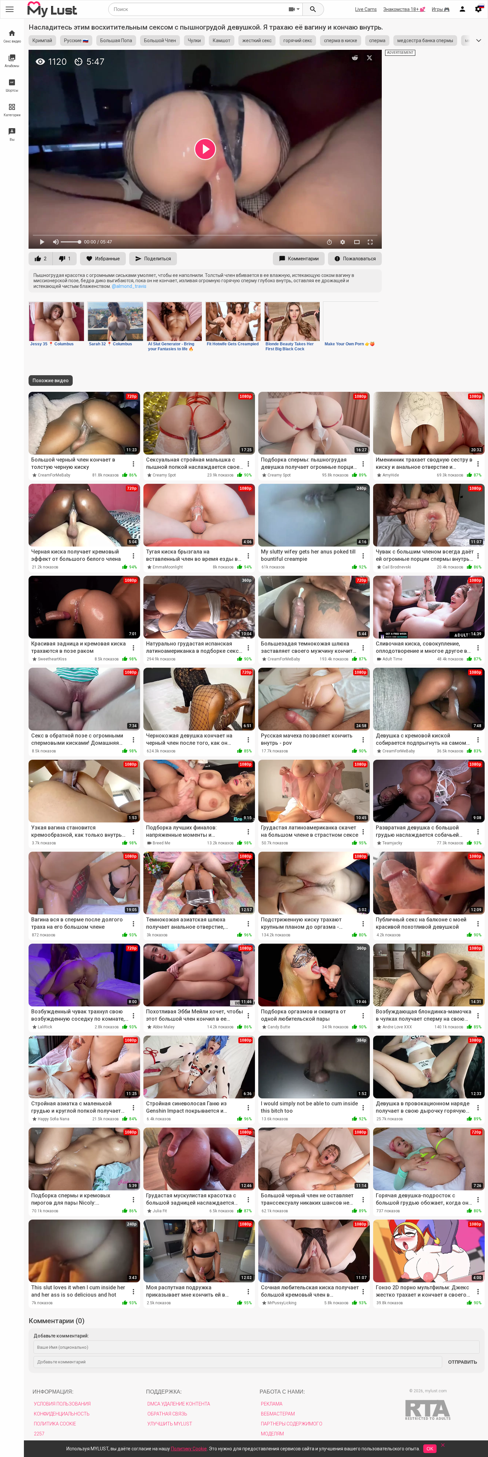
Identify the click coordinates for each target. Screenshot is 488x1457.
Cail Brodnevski (396, 567)
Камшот (221, 40)
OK (430, 1448)
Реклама (272, 1404)
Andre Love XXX (397, 1027)
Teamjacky (392, 843)
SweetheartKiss (52, 659)
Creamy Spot (164, 475)
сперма (377, 40)
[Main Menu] (9, 9)
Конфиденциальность (62, 1413)
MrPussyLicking (282, 1303)
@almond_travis (129, 286)
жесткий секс (257, 40)
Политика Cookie (55, 1423)
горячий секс (298, 40)
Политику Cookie (189, 1448)
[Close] (443, 1447)
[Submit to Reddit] (355, 57)
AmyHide (390, 475)
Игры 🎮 (440, 9)
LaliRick (45, 1027)
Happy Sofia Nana (53, 1119)
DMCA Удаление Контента (178, 1404)
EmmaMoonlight (168, 567)
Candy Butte (279, 1027)
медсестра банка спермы (425, 40)
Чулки (194, 40)
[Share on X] (369, 57)
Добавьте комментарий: (61, 1335)
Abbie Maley (164, 1027)
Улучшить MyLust (169, 1423)
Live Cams (366, 9)
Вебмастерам (278, 1413)
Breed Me (161, 843)
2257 (39, 1433)
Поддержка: (164, 1392)
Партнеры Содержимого (291, 1423)
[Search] (313, 9)
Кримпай (42, 40)
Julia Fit (160, 1211)
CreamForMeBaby (54, 475)
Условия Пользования (62, 1404)
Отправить (462, 1362)
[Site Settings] (478, 9)
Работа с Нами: (282, 1392)
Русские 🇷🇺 (76, 40)
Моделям (272, 1433)
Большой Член (160, 40)
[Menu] (462, 9)
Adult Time (392, 659)
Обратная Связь (167, 1413)
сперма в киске (340, 40)
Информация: (53, 1392)
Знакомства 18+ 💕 (404, 9)
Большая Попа (116, 40)
